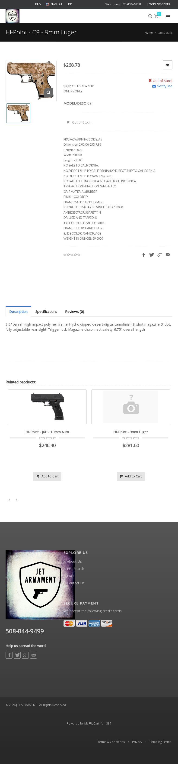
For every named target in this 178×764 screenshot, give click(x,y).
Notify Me (164, 86)
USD (69, 4)
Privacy (137, 742)
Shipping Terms (160, 742)
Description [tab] (18, 311)
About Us (74, 561)
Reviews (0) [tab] (74, 311)
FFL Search (75, 568)
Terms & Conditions (111, 742)
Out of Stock (81, 122)
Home (149, 33)
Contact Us (75, 583)
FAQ (38, 4)
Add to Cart (82, 476)
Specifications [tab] (46, 311)
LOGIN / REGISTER (158, 4)
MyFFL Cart (91, 723)
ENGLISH (56, 4)
